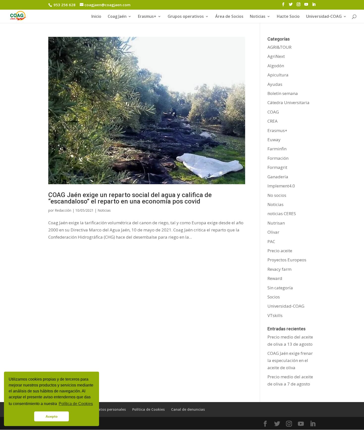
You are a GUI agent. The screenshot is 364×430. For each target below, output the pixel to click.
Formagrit (277, 167)
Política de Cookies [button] (76, 404)
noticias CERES (281, 213)
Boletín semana (282, 93)
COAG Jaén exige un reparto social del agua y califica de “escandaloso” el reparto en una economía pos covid (130, 198)
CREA (272, 121)
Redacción (63, 210)
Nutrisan (276, 223)
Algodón (275, 65)
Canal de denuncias (188, 409)
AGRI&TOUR (279, 47)
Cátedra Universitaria (288, 102)
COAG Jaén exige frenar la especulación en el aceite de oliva (290, 360)
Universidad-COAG (324, 17)
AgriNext (276, 56)
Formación (277, 158)
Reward (274, 278)
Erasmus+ (147, 17)
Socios (273, 297)
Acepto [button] (52, 416)
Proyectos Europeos (286, 260)
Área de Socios (229, 17)
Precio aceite (279, 250)
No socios (276, 195)
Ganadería (277, 177)
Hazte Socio (288, 17)
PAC (271, 241)
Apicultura (277, 75)
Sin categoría (280, 288)
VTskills (275, 315)
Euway (274, 139)
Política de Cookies (148, 409)
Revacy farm (279, 269)
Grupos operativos (186, 17)
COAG (273, 112)
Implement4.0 (281, 186)
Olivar (273, 232)
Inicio (96, 17)
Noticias (104, 210)
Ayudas (274, 84)
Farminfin (276, 149)
